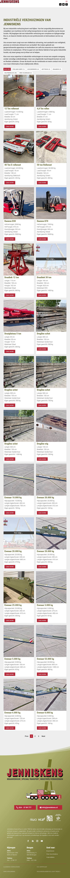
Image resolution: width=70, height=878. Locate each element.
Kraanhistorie (50, 851)
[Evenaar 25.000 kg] (19, 587)
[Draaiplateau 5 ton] (19, 316)
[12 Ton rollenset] (19, 91)
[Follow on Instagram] (37, 841)
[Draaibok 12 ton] (19, 260)
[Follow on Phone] (60, 4)
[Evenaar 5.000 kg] (19, 641)
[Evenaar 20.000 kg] (51, 480)
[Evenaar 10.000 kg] (19, 480)
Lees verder (10, 126)
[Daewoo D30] (19, 203)
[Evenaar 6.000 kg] (19, 695)
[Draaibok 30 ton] (51, 260)
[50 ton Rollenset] (51, 147)
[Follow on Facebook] (66, 4)
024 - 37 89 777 (25, 807)
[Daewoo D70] (51, 203)
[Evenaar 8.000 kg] (51, 695)
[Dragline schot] (51, 316)
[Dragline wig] (51, 426)
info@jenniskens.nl (50, 807)
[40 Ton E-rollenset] (19, 147)
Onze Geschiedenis (52, 854)
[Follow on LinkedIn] (33, 841)
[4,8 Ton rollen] (51, 91)
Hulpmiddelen (50, 857)
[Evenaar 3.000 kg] (51, 587)
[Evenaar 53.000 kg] (51, 641)
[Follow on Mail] (63, 4)
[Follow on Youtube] (42, 841)
